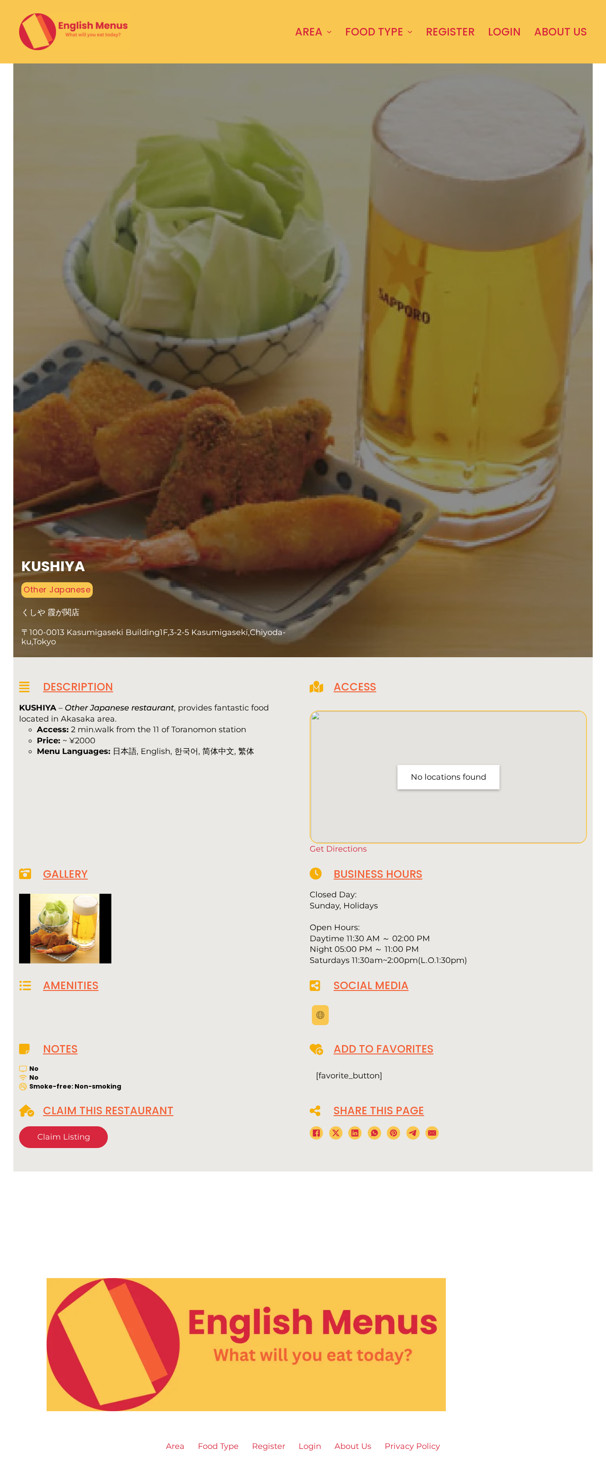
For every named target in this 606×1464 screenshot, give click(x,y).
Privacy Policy (373, 1388)
